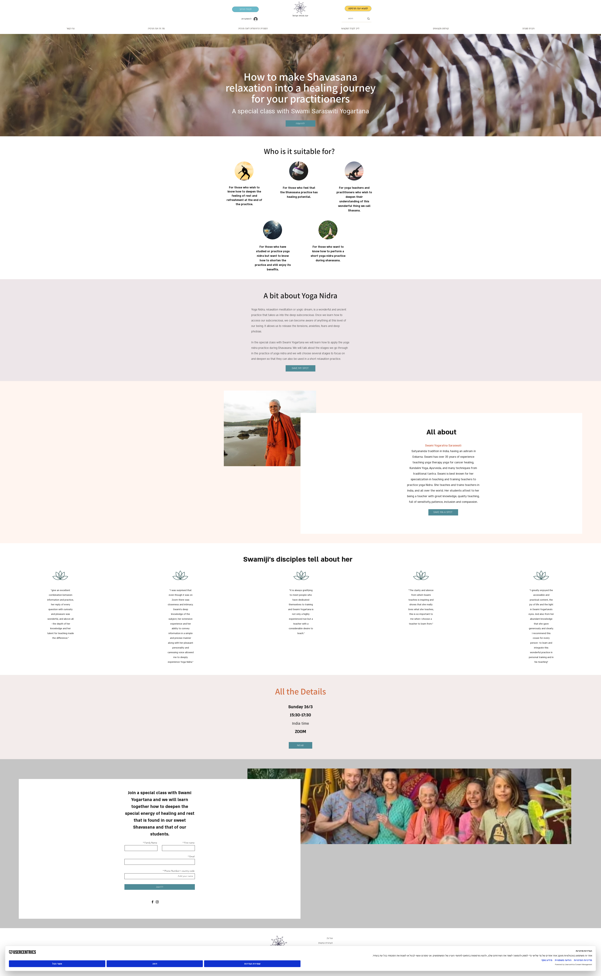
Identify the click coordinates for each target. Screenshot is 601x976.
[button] (350, 27)
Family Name (150, 843)
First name (189, 843)
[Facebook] (152, 902)
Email (192, 856)
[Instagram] (157, 902)
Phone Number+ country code (179, 871)
